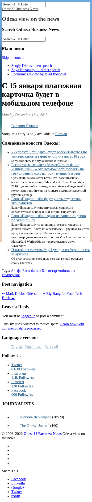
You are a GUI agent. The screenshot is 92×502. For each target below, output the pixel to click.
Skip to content (13, 58)
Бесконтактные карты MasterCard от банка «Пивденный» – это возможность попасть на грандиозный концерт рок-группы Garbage (47, 169)
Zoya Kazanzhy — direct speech (35, 70)
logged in (28, 316)
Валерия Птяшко (24, 126)
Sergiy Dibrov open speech (31, 66)
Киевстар (49, 271)
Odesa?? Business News (20, 9)
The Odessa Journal (34, 426)
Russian (61, 134)
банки (36, 271)
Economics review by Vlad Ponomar (38, 74)
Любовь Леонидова (35, 417)
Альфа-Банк (20, 271)
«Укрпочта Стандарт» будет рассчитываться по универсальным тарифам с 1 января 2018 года (49, 154)
